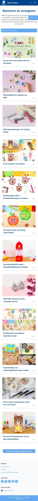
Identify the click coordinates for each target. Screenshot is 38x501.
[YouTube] (12, 481)
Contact (3, 469)
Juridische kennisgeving (14, 497)
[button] (31, 2)
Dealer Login (5, 466)
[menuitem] (19, 466)
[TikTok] (16, 481)
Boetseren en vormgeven (9, 30)
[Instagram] (2, 481)
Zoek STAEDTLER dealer (9, 472)
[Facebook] (9, 481)
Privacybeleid (26, 497)
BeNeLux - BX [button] (9, 490)
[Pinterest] (5, 481)
